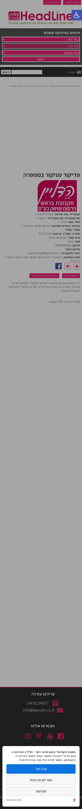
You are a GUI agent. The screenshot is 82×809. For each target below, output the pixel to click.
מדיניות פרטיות (13, 800)
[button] (77, 15)
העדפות (41, 791)
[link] (74, 800)
